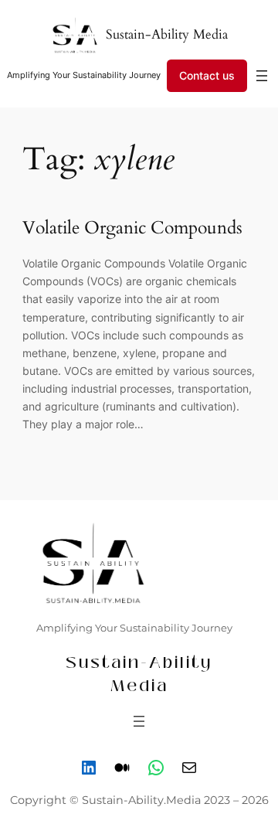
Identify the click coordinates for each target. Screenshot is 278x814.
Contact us (207, 75)
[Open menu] (262, 75)
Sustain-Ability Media (167, 34)
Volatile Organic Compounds (132, 228)
